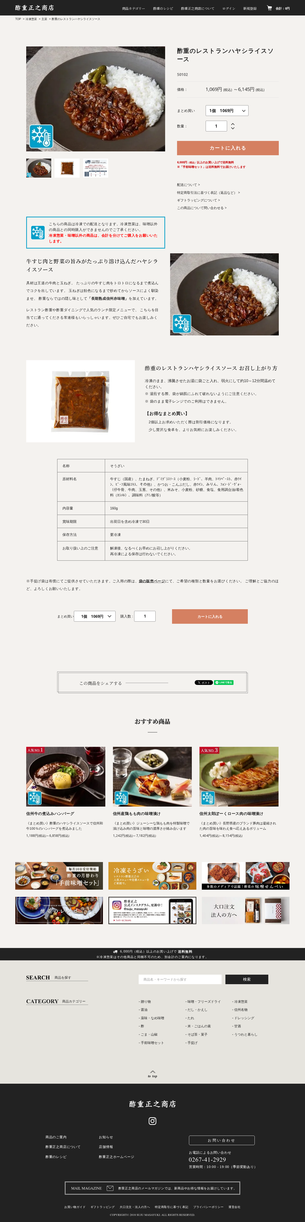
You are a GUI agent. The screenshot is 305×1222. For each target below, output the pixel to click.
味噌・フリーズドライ (204, 1001)
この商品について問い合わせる (200, 207)
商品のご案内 (56, 1137)
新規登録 (250, 8)
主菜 (44, 19)
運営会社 (235, 1207)
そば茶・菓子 (198, 1034)
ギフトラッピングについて (197, 200)
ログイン (228, 8)
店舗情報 (106, 1147)
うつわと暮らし (246, 1034)
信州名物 (241, 1010)
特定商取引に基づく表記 (171, 1207)
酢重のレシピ (163, 8)
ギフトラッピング (103, 1207)
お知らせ (106, 1137)
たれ (191, 1018)
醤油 (144, 1010)
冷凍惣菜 (31, 19)
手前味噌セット (152, 1043)
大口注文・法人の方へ (135, 1207)
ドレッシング (244, 1018)
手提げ (193, 1043)
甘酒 (237, 1026)
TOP (18, 19)
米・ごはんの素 (199, 1026)
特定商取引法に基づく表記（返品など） (207, 192)
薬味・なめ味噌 (152, 1018)
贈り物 (146, 1001)
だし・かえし (198, 1010)
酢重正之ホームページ (116, 1157)
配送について (187, 184)
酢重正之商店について (197, 8)
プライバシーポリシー (208, 1207)
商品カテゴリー (133, 8)
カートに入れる (228, 148)
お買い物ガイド (75, 1207)
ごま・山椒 (149, 1034)
